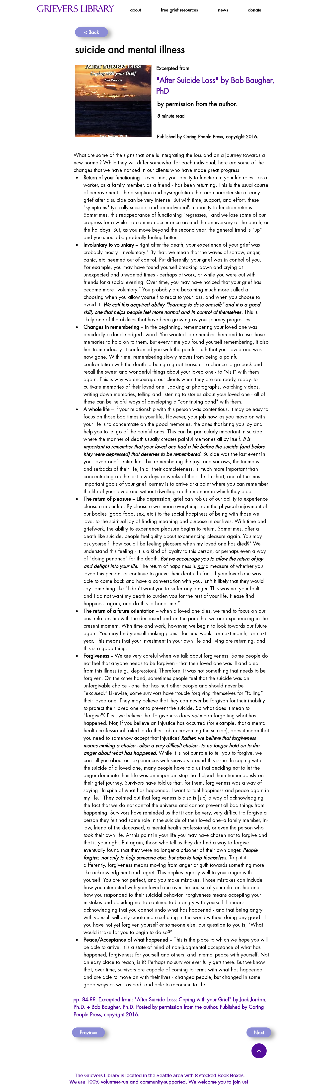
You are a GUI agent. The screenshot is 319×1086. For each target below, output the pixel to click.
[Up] (259, 1050)
